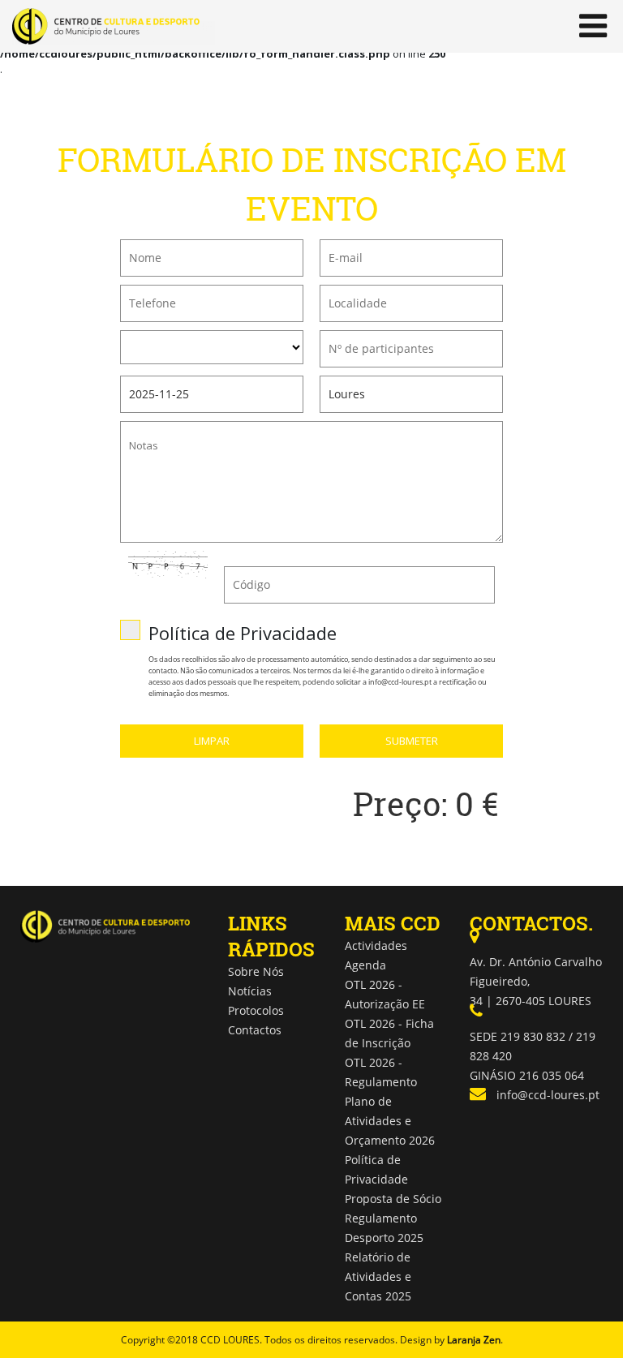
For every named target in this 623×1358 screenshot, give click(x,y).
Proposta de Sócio (393, 1198)
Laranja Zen (474, 1340)
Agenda (365, 965)
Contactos (254, 1030)
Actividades (376, 945)
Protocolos (256, 1010)
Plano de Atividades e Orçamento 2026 (390, 1121)
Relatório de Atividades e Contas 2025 (378, 1276)
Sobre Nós (256, 971)
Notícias (250, 991)
